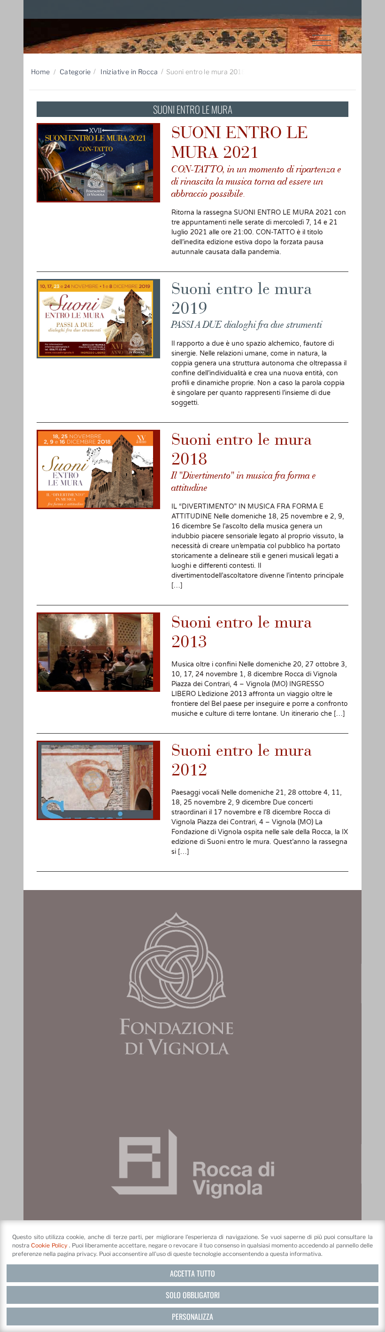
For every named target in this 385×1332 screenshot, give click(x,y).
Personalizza (192, 1316)
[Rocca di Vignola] (192, 1163)
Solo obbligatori (193, 1295)
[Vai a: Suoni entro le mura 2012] (98, 780)
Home (40, 72)
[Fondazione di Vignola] (176, 982)
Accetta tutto (192, 1273)
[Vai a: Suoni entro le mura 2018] (98, 469)
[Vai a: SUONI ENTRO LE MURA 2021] (98, 162)
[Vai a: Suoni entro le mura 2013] (98, 652)
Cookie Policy (50, 1245)
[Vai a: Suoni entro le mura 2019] (98, 318)
